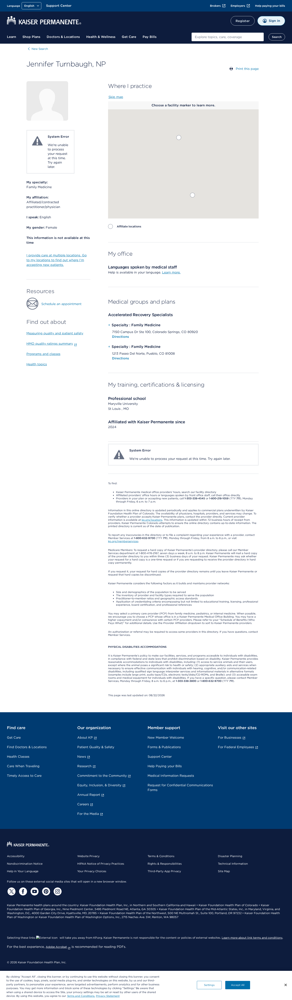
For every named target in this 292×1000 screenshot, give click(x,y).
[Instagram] (57, 891)
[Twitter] (11, 891)
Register (243, 21)
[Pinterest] (45, 891)
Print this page (247, 69)
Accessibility (15, 856)
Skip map (115, 97)
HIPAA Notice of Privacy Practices (100, 863)
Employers (238, 5)
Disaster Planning (230, 856)
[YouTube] (34, 891)
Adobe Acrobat (56, 946)
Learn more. (171, 272)
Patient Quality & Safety (95, 747)
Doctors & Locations (63, 37)
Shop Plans (31, 37)
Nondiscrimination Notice (25, 863)
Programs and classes (43, 354)
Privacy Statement (108, 995)
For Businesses (229, 737)
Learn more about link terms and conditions (252, 937)
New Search (40, 48)
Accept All (237, 985)
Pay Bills (150, 37)
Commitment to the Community (102, 776)
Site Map (224, 871)
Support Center (59, 6)
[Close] (285, 985)
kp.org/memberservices (123, 541)
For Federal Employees (236, 747)
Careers (83, 804)
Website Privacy (88, 856)
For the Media (88, 814)
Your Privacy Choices (91, 871)
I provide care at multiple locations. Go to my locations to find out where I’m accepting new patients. (56, 260)
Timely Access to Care (24, 776)
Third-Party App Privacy (164, 871)
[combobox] (227, 37)
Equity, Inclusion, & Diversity (99, 785)
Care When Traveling (23, 766)
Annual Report (88, 795)
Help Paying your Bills (165, 766)
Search (277, 36)
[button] (192, 195)
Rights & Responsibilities (165, 863)
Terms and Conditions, (81, 995)
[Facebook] (22, 891)
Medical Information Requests (171, 776)
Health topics (36, 364)
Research (84, 766)
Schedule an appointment (61, 304)
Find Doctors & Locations (27, 747)
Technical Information (233, 863)
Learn (11, 37)
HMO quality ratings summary (49, 344)
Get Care (129, 37)
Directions (120, 337)
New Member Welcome (166, 737)
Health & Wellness (100, 37)
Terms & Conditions (161, 856)
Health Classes (18, 756)
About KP (85, 737)
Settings (209, 985)
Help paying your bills (270, 5)
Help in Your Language (22, 871)
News (81, 756)
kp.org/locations (152, 519)
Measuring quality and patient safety (54, 333)
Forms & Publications (164, 747)
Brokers (215, 5)
